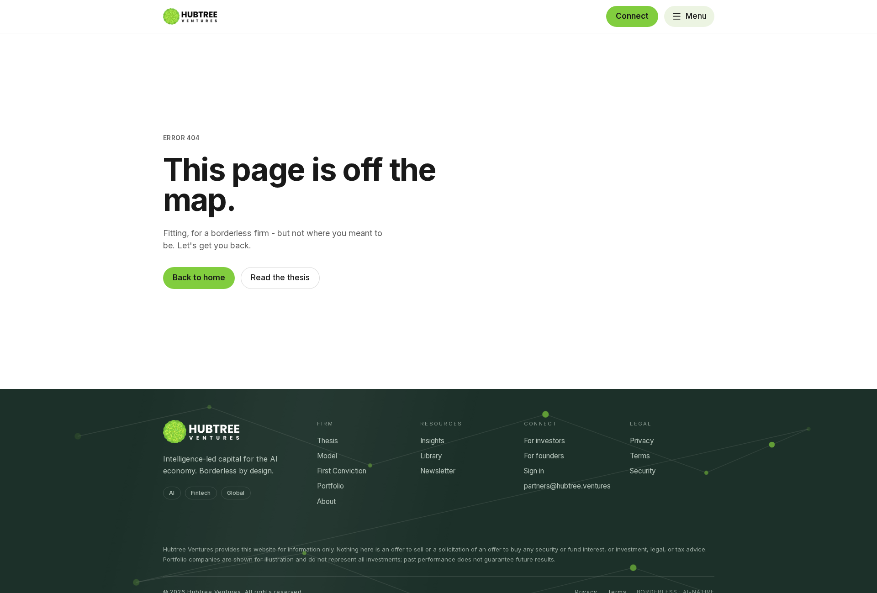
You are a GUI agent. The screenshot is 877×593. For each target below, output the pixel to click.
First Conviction (341, 471)
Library (431, 455)
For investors (544, 440)
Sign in (534, 471)
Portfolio (330, 486)
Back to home (199, 277)
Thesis (327, 440)
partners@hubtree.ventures (567, 486)
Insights (432, 440)
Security (643, 471)
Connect (632, 16)
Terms (640, 455)
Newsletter (437, 471)
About (326, 501)
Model (327, 455)
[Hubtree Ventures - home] (190, 16)
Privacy (642, 440)
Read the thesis (280, 277)
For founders (544, 455)
